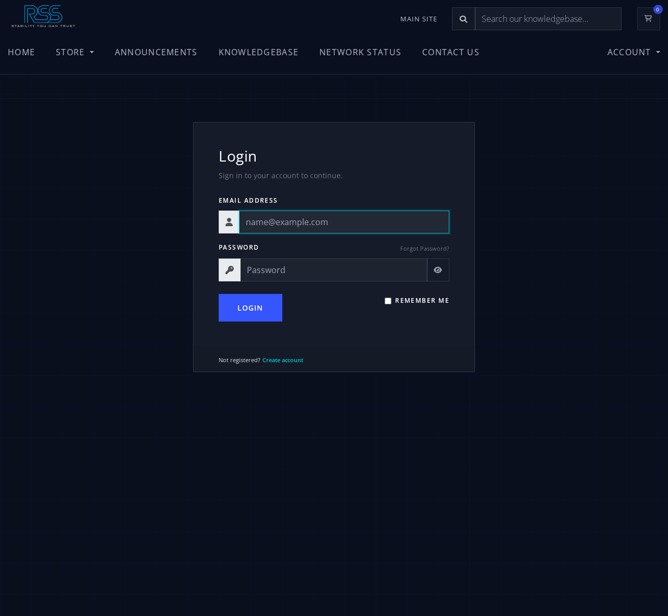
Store (72, 52)
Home (21, 52)
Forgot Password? (424, 248)
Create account (283, 360)
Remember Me (422, 300)
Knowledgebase (259, 52)
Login (250, 308)
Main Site (418, 18)
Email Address (248, 200)
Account (630, 52)
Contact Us (451, 52)
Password (239, 247)
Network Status (360, 52)
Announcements (156, 52)
